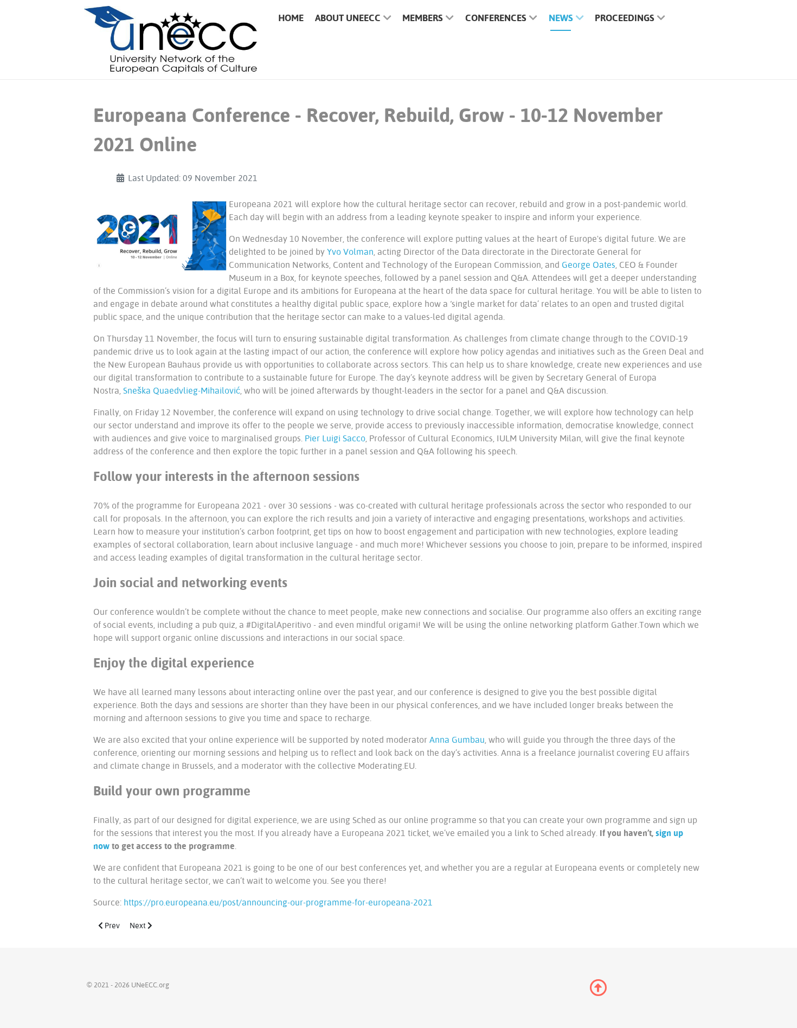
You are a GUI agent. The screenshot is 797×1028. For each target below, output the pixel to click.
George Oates (588, 264)
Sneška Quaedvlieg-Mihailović (181, 390)
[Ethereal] (171, 40)
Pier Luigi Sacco (335, 438)
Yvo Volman (350, 251)
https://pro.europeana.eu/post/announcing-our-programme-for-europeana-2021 (278, 902)
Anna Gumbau (457, 739)
